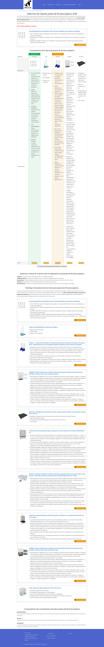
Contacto (70, 633)
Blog (79, 4)
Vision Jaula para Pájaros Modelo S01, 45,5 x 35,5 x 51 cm (45, 588)
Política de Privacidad (51, 635)
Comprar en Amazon (80, 44)
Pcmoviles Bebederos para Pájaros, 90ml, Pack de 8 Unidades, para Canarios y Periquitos (54, 31)
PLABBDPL (69, 56)
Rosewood (81, 56)
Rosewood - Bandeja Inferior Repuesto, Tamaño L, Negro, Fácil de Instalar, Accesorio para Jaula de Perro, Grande (57, 412)
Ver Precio (34, 262)
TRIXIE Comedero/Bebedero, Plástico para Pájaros (43, 327)
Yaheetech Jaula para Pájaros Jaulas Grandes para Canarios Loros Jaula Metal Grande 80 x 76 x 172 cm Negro (56, 516)
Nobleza (58, 56)
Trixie (46, 56)
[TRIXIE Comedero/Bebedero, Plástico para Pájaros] (46, 63)
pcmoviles (34, 56)
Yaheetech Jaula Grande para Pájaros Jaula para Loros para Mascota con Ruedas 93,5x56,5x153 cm (56, 431)
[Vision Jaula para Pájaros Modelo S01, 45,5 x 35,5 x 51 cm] (23, 592)
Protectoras (58, 4)
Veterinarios (50, 4)
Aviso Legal (51, 633)
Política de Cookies (51, 638)
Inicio (44, 4)
